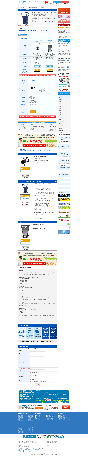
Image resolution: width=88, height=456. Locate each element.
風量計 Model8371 (49, 41)
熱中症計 (60, 128)
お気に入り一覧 (64, 21)
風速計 (60, 99)
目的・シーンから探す (45, 5)
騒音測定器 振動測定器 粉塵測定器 (64, 135)
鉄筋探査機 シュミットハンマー (64, 150)
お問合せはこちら (42, 94)
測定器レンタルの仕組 (39, 415)
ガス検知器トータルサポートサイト (64, 421)
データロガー (61, 117)
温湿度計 (60, 110)
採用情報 (48, 421)
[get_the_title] (25, 172)
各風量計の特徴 (32, 30)
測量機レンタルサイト (62, 415)
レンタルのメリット (39, 416)
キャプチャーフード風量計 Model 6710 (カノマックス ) (30, 181)
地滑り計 (60, 119)
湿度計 (60, 108)
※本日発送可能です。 (21, 450)
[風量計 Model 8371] (25, 237)
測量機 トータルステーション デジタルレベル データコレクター (64, 146)
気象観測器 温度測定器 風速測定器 (64, 97)
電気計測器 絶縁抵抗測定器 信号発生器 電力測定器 (64, 164)
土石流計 (60, 121)
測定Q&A (37, 418)
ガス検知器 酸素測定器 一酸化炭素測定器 (64, 138)
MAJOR (23, 2)
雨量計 (60, 103)
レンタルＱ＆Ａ (38, 417)
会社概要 (48, 415)
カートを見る (57, 2)
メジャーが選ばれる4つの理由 (51, 417)
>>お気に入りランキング (64, 23)
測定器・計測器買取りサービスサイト (64, 420)
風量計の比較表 (23, 30)
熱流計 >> (32, 124)
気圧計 (60, 112)
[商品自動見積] (25, 169)
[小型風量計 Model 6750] (25, 165)
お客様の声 (38, 419)
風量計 (60, 101)
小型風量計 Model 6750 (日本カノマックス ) (28, 154)
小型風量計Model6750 (33, 80)
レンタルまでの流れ (43, 30)
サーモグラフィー (62, 132)
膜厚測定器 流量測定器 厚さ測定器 (64, 157)
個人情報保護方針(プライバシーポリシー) (50, 419)
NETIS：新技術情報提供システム (64, 175)
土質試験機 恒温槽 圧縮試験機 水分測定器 (64, 168)
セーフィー (61, 188)
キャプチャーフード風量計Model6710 (37, 41)
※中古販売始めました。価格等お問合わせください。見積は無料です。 (29, 449)
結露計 (60, 114)
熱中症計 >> (42, 124)
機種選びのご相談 (65, 2)
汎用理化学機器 (62, 192)
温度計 (60, 106)
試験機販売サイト (62, 416)
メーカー (60, 190)
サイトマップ (38, 420)
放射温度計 (61, 125)
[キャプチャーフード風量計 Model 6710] (25, 193)
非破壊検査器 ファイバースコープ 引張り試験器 (64, 161)
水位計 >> (23, 124)
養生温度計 (61, 130)
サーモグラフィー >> (51, 124)
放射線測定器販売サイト (63, 417)
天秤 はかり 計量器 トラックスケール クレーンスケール (64, 172)
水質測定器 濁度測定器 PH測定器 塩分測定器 (64, 142)
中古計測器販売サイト (62, 418)
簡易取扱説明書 (62, 186)
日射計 (60, 123)
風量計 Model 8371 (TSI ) (24, 222)
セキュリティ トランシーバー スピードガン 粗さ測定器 (64, 154)
